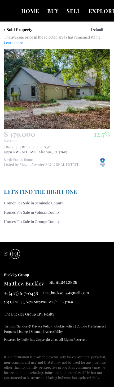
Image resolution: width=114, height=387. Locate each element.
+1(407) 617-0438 (21, 293)
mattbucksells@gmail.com (66, 292)
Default (97, 29)
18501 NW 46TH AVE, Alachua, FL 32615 (35, 151)
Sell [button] (74, 10)
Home (30, 10)
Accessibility (54, 331)
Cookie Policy (64, 326)
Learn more (13, 42)
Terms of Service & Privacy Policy (28, 326)
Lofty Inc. (28, 339)
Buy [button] (52, 10)
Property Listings (16, 331)
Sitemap (36, 331)
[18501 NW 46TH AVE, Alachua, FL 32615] (57, 89)
